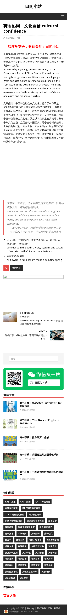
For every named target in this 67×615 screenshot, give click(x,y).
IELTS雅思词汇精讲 (31, 508)
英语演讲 (22, 565)
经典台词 (20, 539)
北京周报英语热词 (35, 520)
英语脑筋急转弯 (29, 571)
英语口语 (35, 558)
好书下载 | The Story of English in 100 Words (40, 421)
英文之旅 (9, 595)
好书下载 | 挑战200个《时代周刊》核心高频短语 (41, 404)
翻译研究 (22, 546)
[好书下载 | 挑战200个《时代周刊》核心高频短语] (10, 409)
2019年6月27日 (13, 38)
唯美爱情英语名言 (26, 527)
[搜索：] (34, 359)
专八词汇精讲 (35, 514)
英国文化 (52, 546)
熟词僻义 (48, 533)
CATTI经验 (25, 501)
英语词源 (46, 571)
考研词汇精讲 (37, 546)
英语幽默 (9, 565)
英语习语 (52, 552)
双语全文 (52, 520)
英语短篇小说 (11, 571)
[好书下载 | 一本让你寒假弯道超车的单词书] (10, 478)
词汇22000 (10, 577)
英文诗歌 (26, 552)
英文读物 (39, 552)
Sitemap (31, 608)
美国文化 (9, 546)
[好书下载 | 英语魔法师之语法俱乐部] (10, 461)
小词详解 (22, 533)
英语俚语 (9, 558)
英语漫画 (35, 565)
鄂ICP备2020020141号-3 (48, 608)
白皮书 (8, 539)
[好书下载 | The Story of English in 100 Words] (10, 426)
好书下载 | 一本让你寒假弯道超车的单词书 (41, 473)
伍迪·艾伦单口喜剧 (13, 520)
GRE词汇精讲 (11, 508)
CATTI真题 (10, 501)
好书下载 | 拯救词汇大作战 (34, 437)
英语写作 (22, 558)
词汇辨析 (24, 577)
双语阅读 (9, 527)
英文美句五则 (11, 552)
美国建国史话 (52, 539)
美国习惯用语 (35, 539)
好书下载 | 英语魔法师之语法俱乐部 (39, 454)
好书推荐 (9, 533)
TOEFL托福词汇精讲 (14, 514)
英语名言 (48, 558)
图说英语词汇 (46, 527)
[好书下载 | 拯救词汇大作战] (10, 444)
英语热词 (16, 268)
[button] (62, 15)
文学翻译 (35, 533)
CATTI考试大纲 (42, 501)
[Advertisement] (33, 172)
